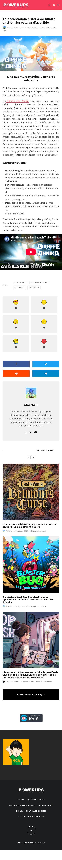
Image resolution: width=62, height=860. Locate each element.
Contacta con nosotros (22, 805)
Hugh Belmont (12, 681)
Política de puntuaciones (31, 817)
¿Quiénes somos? (35, 799)
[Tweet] (45, 364)
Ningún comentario (38, 531)
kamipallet (20, 287)
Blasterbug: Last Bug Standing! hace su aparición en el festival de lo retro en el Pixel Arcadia (28, 599)
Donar (19, 811)
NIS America (34, 287)
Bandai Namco (21, 282)
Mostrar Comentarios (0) (29, 695)
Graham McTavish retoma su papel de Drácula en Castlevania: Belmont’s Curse (29, 525)
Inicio (21, 799)
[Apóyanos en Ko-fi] (31, 715)
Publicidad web (45, 805)
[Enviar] (16, 373)
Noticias (19, 27)
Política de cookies (36, 811)
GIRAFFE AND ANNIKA (39, 282)
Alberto (10, 27)
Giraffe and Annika (17, 101)
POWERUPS (40, 843)
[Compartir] (16, 364)
